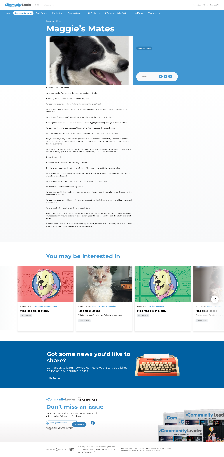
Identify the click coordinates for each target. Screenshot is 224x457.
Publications (58, 13)
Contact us (214, 5)
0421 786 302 (139, 448)
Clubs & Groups (75, 13)
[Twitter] (170, 77)
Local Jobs (138, 13)
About (205, 5)
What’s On (122, 13)
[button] (44, 5)
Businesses (95, 13)
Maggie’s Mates (206, 310)
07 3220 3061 (128, 448)
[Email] (160, 77)
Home (8, 13)
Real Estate (41, 13)
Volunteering (154, 13)
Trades (110, 13)
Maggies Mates (144, 48)
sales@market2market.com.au (133, 450)
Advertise (197, 5)
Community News (23, 13)
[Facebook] (166, 77)
